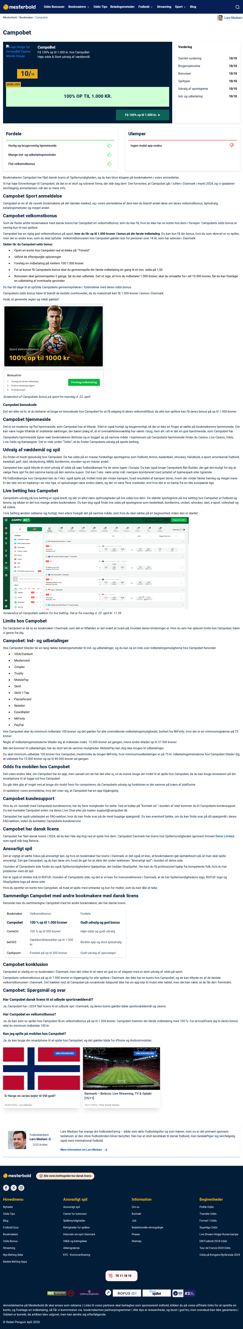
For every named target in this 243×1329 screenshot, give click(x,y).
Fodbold (143, 7)
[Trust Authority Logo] (89, 1293)
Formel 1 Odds (208, 1221)
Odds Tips (100, 7)
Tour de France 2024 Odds (215, 1248)
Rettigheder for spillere (76, 1228)
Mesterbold (10, 18)
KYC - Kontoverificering (76, 1255)
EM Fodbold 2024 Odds (213, 1241)
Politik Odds (207, 1207)
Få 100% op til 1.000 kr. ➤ (142, 115)
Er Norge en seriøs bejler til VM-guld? (30, 1096)
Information (141, 1199)
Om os (135, 1207)
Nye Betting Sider (13, 1255)
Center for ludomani (75, 1214)
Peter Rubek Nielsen (109, 1105)
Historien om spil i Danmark (79, 1234)
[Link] (41, 1068)
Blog (193, 7)
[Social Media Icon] (6, 1188)
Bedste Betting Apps (15, 1262)
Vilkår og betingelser (75, 1241)
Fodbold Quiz (11, 1228)
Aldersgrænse (71, 1248)
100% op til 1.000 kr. (88, 96)
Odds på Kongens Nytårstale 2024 (220, 1255)
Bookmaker (26, 18)
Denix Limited (224, 836)
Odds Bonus (10, 1241)
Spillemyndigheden (74, 1221)
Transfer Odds (208, 1214)
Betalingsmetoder (122, 7)
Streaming (164, 7)
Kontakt (136, 1214)
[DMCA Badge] (56, 1293)
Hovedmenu (13, 1199)
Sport (178, 7)
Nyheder (8, 1207)
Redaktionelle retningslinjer (147, 1228)
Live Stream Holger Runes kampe (219, 1234)
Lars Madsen (233, 18)
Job (134, 1221)
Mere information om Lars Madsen (81, 1150)
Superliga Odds (208, 1228)
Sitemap (136, 1241)
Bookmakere (77, 7)
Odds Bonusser (54, 7)
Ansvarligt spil (75, 1199)
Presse (136, 1234)
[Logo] (19, 1176)
